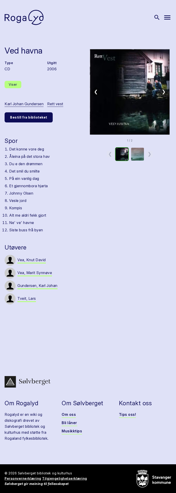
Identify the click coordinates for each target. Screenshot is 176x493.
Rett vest (55, 104)
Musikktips (72, 431)
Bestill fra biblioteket (28, 117)
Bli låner (69, 422)
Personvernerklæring (23, 478)
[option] (122, 154)
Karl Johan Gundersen (24, 104)
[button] (130, 92)
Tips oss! (127, 414)
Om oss (69, 414)
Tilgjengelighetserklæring (64, 478)
